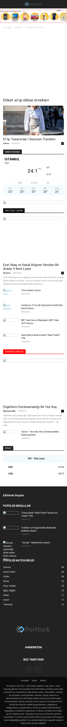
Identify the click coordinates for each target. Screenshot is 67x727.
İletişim (43, 680)
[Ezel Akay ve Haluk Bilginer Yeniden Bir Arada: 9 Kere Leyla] (33, 239)
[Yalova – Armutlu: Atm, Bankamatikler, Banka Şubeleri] (11, 435)
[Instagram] (29, 669)
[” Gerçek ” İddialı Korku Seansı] (11, 551)
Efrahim (6, 273)
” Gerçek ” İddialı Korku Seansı (35, 542)
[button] (5, 4)
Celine (6, 143)
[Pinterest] (38, 669)
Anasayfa (25, 680)
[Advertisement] (33, 64)
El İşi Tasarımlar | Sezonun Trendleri (29, 139)
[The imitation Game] (7, 294)
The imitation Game (31, 290)
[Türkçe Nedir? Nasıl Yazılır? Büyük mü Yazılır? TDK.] (11, 516)
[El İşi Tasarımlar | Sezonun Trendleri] (33, 120)
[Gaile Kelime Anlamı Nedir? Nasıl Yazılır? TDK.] (11, 339)
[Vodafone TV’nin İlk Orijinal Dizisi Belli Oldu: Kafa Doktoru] (11, 309)
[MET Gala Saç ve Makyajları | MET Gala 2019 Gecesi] (11, 324)
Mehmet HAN (9, 411)
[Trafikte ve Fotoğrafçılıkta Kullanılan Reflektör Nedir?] (11, 531)
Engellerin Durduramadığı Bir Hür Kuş (30, 407)
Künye (34, 680)
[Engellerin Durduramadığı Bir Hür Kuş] (33, 381)
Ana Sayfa (7, 27)
